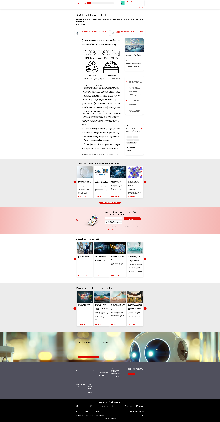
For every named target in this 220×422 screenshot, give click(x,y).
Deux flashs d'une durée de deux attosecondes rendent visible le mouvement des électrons (135, 110)
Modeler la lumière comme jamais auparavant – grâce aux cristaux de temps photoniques (135, 96)
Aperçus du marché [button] (99, 7)
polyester (87, 45)
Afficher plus (131, 144)
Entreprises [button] (85, 7)
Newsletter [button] (127, 7)
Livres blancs (90, 390)
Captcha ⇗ (119, 223)
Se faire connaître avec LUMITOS (82, 411)
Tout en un (90, 392)
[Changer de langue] (142, 8)
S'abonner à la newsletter (132, 218)
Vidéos (77, 386)
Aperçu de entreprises (92, 374)
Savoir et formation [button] (118, 7)
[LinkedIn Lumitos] (143, 415)
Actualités (90, 386)
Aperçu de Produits (103, 375)
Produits (89, 388)
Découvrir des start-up (92, 368)
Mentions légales (79, 415)
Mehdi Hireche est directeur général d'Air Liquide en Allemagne (135, 82)
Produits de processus (103, 370)
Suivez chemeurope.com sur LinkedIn (135, 376)
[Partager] (139, 8)
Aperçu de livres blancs (115, 380)
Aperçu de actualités (80, 370)
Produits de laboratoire (103, 368)
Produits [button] (91, 7)
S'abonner (131, 374)
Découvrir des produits (103, 367)
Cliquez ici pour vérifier (114, 222)
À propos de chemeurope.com (107, 411)
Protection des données (100, 415)
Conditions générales (89, 415)
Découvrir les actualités (80, 367)
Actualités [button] (78, 7)
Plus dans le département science (110, 202)
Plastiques (96, 39)
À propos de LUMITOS (95, 411)
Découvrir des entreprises (93, 367)
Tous (88, 3)
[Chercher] (112, 3)
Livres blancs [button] (108, 7)
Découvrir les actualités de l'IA (88, 357)
